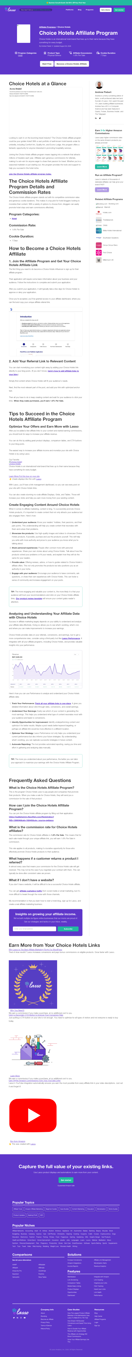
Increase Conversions (75, 1260)
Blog (79, 10)
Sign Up (97, 1325)
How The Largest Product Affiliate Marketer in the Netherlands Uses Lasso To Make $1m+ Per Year (79, 1315)
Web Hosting (37, 1246)
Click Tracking (98, 1286)
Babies (85, 1231)
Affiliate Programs (100, 1319)
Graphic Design (95, 1237)
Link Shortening (73, 1280)
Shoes (60, 1243)
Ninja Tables (42, 1277)
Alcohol (51, 1231)
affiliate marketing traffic (31, 891)
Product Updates (19, 1215)
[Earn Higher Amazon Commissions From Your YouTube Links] (33, 1115)
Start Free (46, 64)
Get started (119, 10)
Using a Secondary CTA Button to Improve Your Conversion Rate (36, 1015)
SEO (41, 1215)
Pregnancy (44, 1243)
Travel (24, 1246)
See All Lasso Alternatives (21, 1260)
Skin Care (67, 1243)
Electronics (24, 1237)
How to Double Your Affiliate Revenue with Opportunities (77, 1330)
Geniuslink (15, 1277)
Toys (18, 1246)
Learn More (14, 476)
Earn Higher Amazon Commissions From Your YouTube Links (34, 1080)
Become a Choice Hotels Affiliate (72, 64)
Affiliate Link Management (102, 1260)
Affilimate (41, 1268)
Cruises (96, 1234)
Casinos (39, 1234)
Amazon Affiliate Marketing (34, 1209)
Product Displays (73, 1289)
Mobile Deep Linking (74, 1286)
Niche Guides (113, 1209)
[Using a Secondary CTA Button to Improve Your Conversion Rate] (33, 1050)
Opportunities (72, 1292)
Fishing (45, 1237)
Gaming (72, 1237)
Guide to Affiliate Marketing (42, 10)
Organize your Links (100, 1283)
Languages (75, 1240)
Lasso (38, 479)
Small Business (77, 1243)
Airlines (44, 1231)
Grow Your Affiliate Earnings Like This (78, 1341)
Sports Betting (96, 1243)
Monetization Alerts (100, 1263)
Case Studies (64, 1209)
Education (90, 1209)
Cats (44, 1234)
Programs (90, 10)
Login (96, 1322)
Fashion (32, 1237)
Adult (36, 1231)
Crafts (90, 1234)
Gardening (80, 1237)
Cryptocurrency (105, 1234)
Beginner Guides (51, 1209)
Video (29, 1246)
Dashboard (71, 1295)
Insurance (55, 1240)
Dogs (114, 1234)
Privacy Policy (45, 1322)
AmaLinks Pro (17, 1271)
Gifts (86, 1237)
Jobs (68, 1240)
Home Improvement (43, 1240)
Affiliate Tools (18, 1209)
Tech (14, 1246)
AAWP (14, 1265)
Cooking (76, 1234)
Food (57, 1237)
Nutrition (15, 1243)
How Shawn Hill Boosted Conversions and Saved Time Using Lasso (79, 1323)
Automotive (77, 1231)
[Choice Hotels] (15, 461)
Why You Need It (17, 1010)
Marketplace (72, 1277)
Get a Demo (105, 10)
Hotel (14, 218)
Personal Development (27, 1243)
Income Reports (73, 1266)
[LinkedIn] (97, 118)
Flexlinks (41, 1274)
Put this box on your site (29, 476)
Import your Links (100, 1289)
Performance (98, 1295)
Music (109, 1240)
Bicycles (105, 1231)
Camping (32, 1234)
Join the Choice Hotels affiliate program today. (30, 174)
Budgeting (15, 1234)
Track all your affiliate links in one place (53, 703)
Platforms (70, 10)
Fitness (51, 1237)
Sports (105, 1243)
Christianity (61, 1234)
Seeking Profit (32, 1215)
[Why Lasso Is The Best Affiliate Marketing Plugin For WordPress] (33, 984)
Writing (74, 1246)
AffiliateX (15, 1268)
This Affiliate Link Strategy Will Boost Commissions (77, 1335)
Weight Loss (54, 1246)
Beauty (98, 1231)
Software (87, 1243)
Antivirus (58, 1231)
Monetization (101, 1209)
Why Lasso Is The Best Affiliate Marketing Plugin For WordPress (35, 949)
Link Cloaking (98, 1280)
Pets (37, 1243)
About (43, 1313)
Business (24, 1234)
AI (40, 1231)
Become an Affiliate (47, 1319)
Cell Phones (52, 1234)
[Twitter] (101, 118)
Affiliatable (41, 1265)
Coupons (84, 1234)
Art (71, 1231)
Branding (44, 1316)
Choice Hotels (15, 464)
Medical (94, 1240)
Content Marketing (78, 1209)
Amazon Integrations (74, 1263)
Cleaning (69, 1234)
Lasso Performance (71, 638)
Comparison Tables (74, 1283)
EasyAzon (15, 1274)
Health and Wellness (19, 1240)
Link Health (97, 1292)
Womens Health (65, 1246)
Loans (82, 1240)
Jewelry (62, 1240)
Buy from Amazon (17, 1141)
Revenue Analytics (100, 1266)
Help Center (98, 1316)
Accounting (29, 1231)
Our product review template (29, 598)
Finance (38, 1237)
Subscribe (68, 929)
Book (111, 1231)
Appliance (65, 1231)
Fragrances (64, 1237)
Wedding (46, 1246)
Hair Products (106, 1237)
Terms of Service (46, 1325)
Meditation (102, 1240)
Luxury (88, 1240)
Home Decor (31, 1240)
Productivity (53, 1243)
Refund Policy (45, 1329)
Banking (92, 1231)
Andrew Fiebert (46, 46)
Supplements (113, 1243)
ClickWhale (42, 1271)
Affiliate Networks (18, 1231)
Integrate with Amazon (101, 1277)
